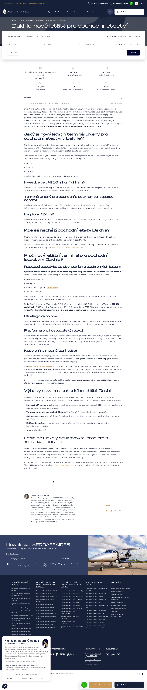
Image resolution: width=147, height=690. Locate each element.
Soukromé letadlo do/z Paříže (70, 602)
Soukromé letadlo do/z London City (72, 591)
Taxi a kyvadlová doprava (118, 608)
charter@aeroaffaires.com (93, 660)
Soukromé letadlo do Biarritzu (45, 604)
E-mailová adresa (13, 554)
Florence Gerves (43, 495)
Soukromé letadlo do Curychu (20, 608)
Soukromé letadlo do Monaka (20, 631)
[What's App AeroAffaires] (131, 3)
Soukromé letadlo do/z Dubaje (70, 605)
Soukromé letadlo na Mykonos (45, 607)
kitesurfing (52, 288)
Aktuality (29, 21)
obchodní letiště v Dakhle (41, 366)
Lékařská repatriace (117, 602)
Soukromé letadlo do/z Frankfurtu (71, 600)
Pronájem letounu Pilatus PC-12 (96, 596)
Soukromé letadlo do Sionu (44, 610)
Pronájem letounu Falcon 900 (95, 622)
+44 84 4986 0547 (95, 654)
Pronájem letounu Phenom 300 (96, 610)
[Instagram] (112, 654)
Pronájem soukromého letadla (120, 588)
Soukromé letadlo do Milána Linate (22, 615)
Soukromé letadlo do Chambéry (46, 621)
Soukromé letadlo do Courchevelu (47, 594)
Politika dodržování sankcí (64, 673)
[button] (129, 12)
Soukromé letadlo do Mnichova (21, 628)
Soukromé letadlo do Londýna (45, 627)
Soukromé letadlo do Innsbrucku (46, 597)
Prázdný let (114, 611)
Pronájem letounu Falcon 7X (95, 628)
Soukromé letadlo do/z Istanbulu (71, 594)
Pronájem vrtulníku (117, 591)
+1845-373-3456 (92, 656)
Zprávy (21, 21)
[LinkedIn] (136, 3)
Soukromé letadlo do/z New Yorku (72, 597)
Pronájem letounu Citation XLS (95, 619)
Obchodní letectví (116, 594)
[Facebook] (107, 654)
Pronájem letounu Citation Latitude (97, 616)
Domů (13, 21)
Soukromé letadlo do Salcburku (46, 613)
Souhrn (27, 98)
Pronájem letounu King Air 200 (95, 613)
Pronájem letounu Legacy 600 (95, 625)
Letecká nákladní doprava (118, 605)
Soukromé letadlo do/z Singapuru (71, 608)
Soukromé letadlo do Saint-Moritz (46, 591)
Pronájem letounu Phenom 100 (96, 593)
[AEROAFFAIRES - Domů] (16, 11)
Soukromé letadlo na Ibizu (44, 624)
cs (141, 3)
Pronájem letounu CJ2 (93, 602)
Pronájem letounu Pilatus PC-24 (96, 599)
